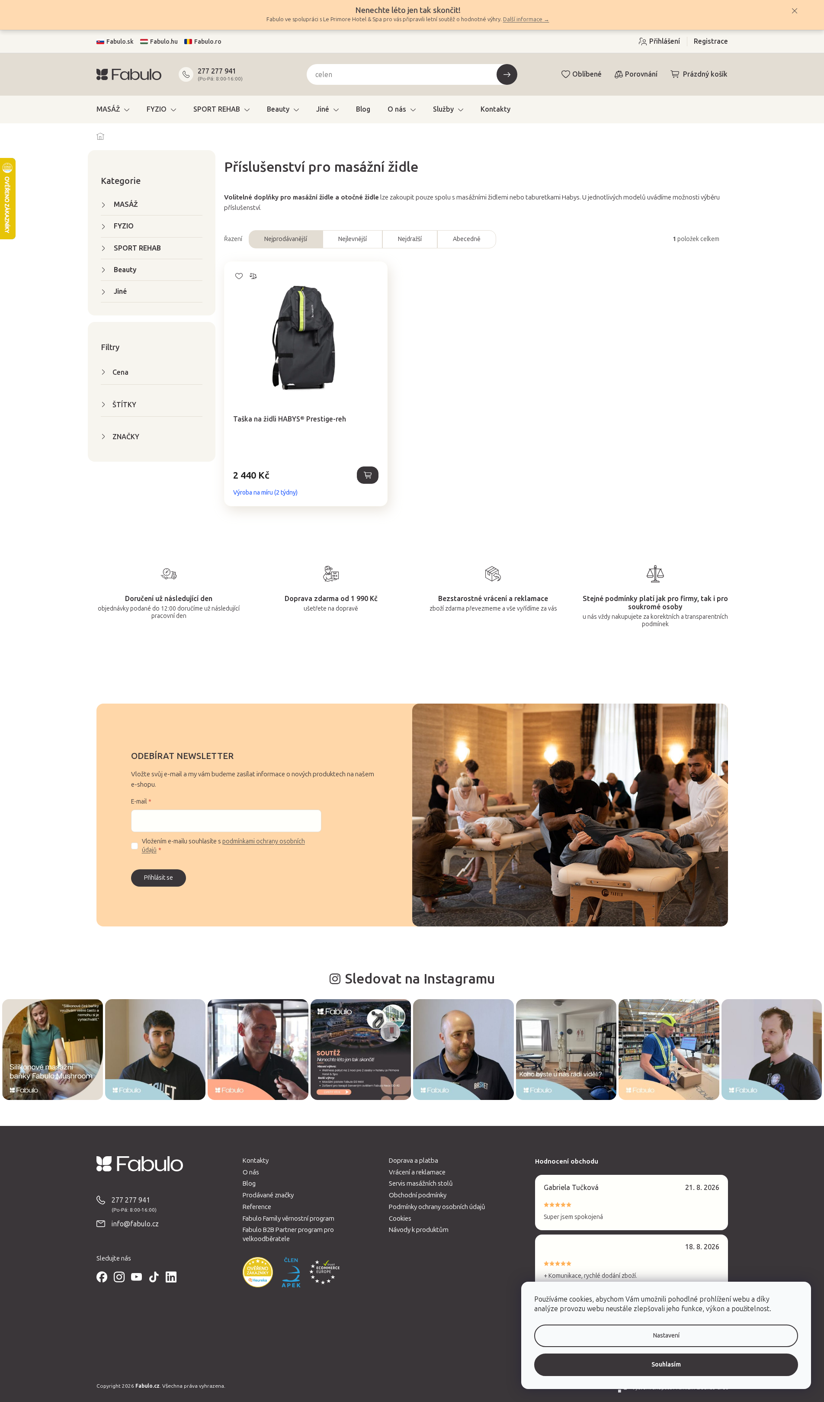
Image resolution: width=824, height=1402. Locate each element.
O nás (251, 1172)
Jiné (120, 291)
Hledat (507, 74)
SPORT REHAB (137, 248)
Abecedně (467, 239)
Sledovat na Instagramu (420, 979)
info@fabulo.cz (135, 1224)
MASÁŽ (126, 204)
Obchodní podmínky (417, 1195)
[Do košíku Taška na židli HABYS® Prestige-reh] (367, 475)
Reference (257, 1207)
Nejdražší (410, 239)
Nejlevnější (352, 239)
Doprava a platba (413, 1160)
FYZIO (124, 226)
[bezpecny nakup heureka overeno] (258, 1272)
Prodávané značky (268, 1195)
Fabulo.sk (120, 41)
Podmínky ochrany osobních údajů (437, 1207)
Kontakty (256, 1160)
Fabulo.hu (164, 41)
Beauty (125, 270)
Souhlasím (666, 1364)
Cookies (400, 1218)
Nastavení (666, 1335)
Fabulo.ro (207, 41)
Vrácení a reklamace (417, 1172)
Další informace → (526, 19)
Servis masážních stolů (421, 1183)
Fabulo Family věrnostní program (288, 1218)
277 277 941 (217, 71)
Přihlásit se (158, 877)
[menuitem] (113, 109)
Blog (249, 1183)
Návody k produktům (419, 1230)
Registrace (711, 41)
